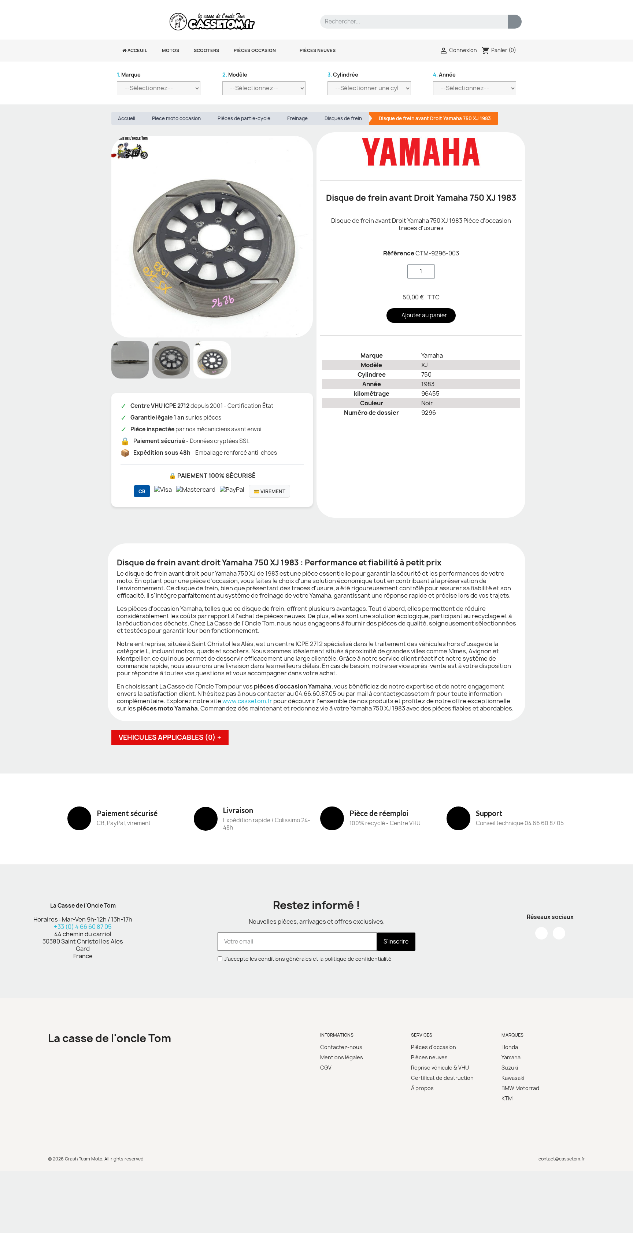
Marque (129, 74)
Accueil (126, 118)
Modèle (234, 74)
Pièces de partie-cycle (244, 118)
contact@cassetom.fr (561, 1159)
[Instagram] (559, 933)
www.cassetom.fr (247, 701)
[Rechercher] (515, 22)
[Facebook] (541, 933)
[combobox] (409, 22)
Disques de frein (343, 118)
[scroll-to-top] (619, 1219)
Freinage (297, 118)
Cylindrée (342, 74)
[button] (118, 236)
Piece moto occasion (176, 118)
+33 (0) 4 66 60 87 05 (83, 927)
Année (444, 74)
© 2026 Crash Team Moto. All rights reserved (96, 1159)
